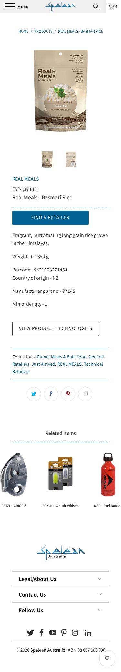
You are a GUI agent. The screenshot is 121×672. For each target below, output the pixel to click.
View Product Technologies (55, 328)
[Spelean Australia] (60, 6)
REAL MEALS (25, 178)
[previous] (18, 90)
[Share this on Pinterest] (68, 394)
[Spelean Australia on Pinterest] (64, 634)
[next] (102, 90)
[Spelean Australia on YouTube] (53, 634)
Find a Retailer (50, 217)
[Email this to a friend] (85, 394)
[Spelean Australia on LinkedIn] (88, 634)
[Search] (98, 6)
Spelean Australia (48, 650)
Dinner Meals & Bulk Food (61, 356)
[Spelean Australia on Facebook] (42, 634)
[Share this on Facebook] (51, 394)
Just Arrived (43, 364)
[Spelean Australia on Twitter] (30, 634)
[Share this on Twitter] (34, 394)
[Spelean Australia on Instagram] (75, 634)
